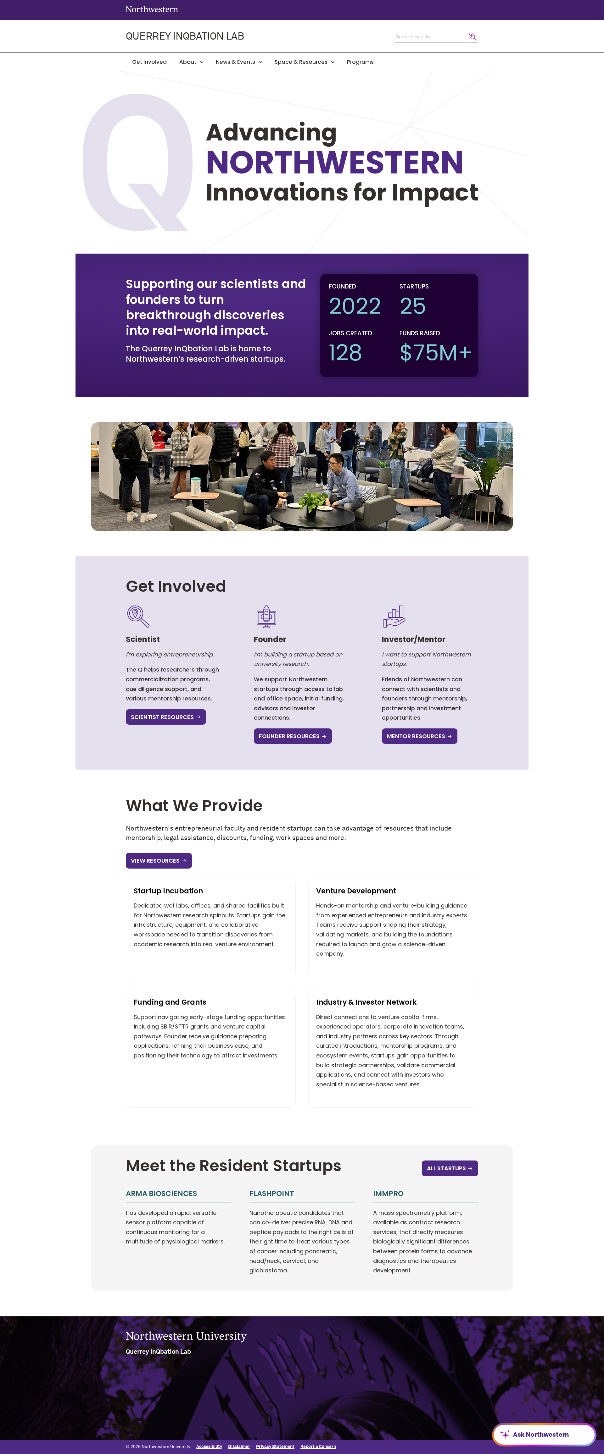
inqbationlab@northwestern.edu (165, 1429)
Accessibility (209, 1447)
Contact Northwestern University (431, 1427)
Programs (360, 62)
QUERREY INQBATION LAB (185, 37)
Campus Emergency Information (429, 1407)
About (188, 62)
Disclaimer (239, 1447)
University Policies (416, 1437)
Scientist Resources (162, 717)
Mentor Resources (416, 736)
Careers (405, 1417)
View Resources (155, 860)
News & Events (236, 62)
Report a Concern (318, 1447)
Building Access (413, 1397)
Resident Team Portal (283, 1397)
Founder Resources (289, 736)
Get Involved (149, 62)
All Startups (446, 1168)
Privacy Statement (275, 1447)
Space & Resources (302, 62)
